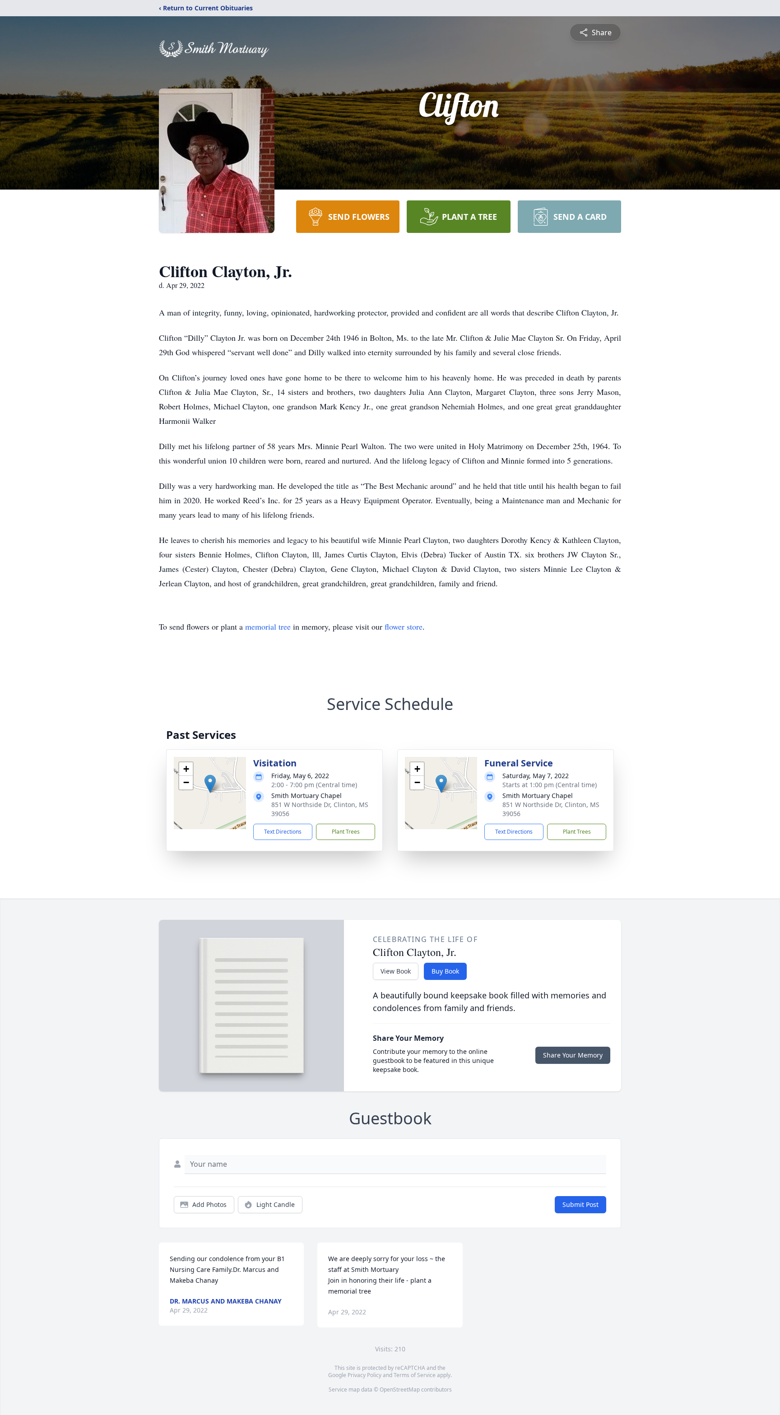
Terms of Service (415, 1375)
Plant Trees (346, 831)
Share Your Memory (573, 1055)
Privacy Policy (364, 1375)
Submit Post (580, 1204)
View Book (396, 971)
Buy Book (445, 971)
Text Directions (283, 831)
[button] (210, 784)
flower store (403, 626)
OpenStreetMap (400, 1389)
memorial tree (268, 626)
